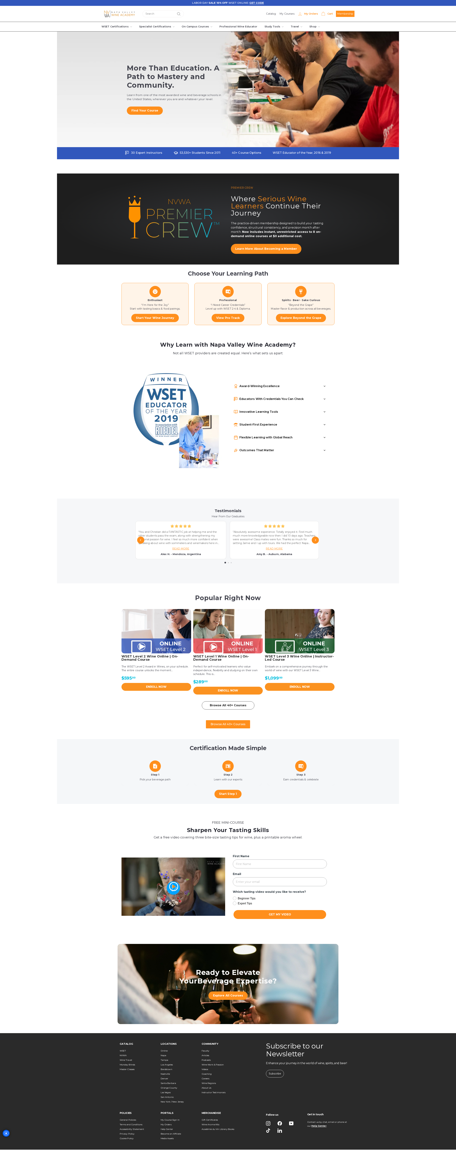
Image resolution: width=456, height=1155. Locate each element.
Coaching (207, 1074)
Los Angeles (167, 1064)
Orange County (169, 1087)
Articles (205, 1055)
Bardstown (166, 1069)
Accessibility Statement (132, 1129)
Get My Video (280, 914)
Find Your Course (143, 110)
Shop (309, 26)
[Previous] (140, 540)
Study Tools (269, 26)
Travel (291, 26)
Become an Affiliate (171, 1133)
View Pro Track (228, 317)
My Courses (287, 13)
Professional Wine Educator (235, 26)
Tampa (164, 1060)
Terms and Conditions (131, 1124)
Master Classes (127, 1069)
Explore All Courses (228, 995)
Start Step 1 (228, 793)
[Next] (315, 540)
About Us (206, 1087)
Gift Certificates (210, 1119)
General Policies (128, 1119)
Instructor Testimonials (214, 1092)
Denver (164, 1078)
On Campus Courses (193, 26)
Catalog (271, 13)
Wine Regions (209, 1083)
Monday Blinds (127, 1064)
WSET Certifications (115, 26)
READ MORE (180, 548)
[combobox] (163, 13)
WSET (123, 1050)
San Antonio (167, 1097)
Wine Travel (126, 1060)
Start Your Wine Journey (155, 317)
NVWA (123, 1055)
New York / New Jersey (172, 1101)
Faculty (205, 1050)
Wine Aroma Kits (210, 1124)
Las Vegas (166, 1092)
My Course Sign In (170, 1119)
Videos (205, 1069)
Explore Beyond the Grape (301, 317)
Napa (163, 1055)
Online (164, 1050)
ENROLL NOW (156, 686)
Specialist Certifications (154, 26)
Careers (205, 1078)
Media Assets (167, 1138)
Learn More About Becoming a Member (262, 248)
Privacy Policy (127, 1133)
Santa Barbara (168, 1083)
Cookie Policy (127, 1138)
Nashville (165, 1074)
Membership (345, 13)
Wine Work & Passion (213, 1064)
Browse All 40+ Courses (228, 705)
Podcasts (206, 1060)
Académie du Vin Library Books (218, 1129)
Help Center (167, 1129)
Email (236, 874)
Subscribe (275, 1073)
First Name (240, 856)
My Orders (166, 1124)
